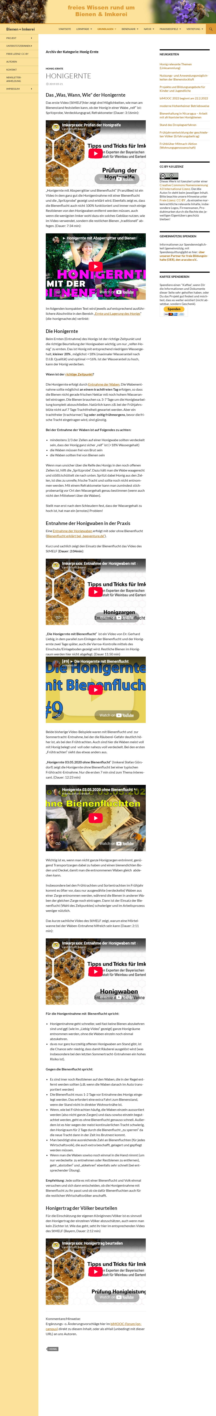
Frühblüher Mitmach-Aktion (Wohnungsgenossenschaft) (178, 145)
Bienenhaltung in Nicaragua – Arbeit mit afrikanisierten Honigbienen (183, 115)
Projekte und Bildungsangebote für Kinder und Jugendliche (182, 88)
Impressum (13, 88)
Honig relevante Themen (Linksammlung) (176, 66)
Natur (147, 29)
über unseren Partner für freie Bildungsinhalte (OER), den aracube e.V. (184, 255)
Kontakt (11, 69)
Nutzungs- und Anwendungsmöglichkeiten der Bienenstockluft (184, 77)
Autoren (11, 61)
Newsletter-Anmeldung (14, 79)
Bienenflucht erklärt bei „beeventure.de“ (76, 536)
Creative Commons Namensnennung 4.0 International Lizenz (184, 187)
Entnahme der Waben (104, 384)
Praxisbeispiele (169, 29)
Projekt (11, 38)
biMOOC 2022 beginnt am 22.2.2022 (184, 98)
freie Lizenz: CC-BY (17, 53)
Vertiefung (193, 29)
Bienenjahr (128, 29)
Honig (53, 1349)
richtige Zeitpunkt (79, 374)
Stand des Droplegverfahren (178, 125)
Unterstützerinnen (18, 45)
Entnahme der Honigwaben (72, 531)
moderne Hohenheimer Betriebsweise (184, 106)
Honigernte (68, 75)
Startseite (65, 29)
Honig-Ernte (54, 68)
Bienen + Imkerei (20, 29)
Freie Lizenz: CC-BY (172, 200)
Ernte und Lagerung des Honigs (117, 313)
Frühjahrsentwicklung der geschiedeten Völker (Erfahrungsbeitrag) (184, 134)
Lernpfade (82, 29)
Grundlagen (105, 29)
